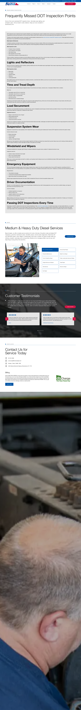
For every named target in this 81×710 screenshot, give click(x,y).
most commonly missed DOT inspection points (52, 37)
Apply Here (9, 384)
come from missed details (43, 205)
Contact (54, 3)
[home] (11, 4)
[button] (29, 4)
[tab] (50, 250)
